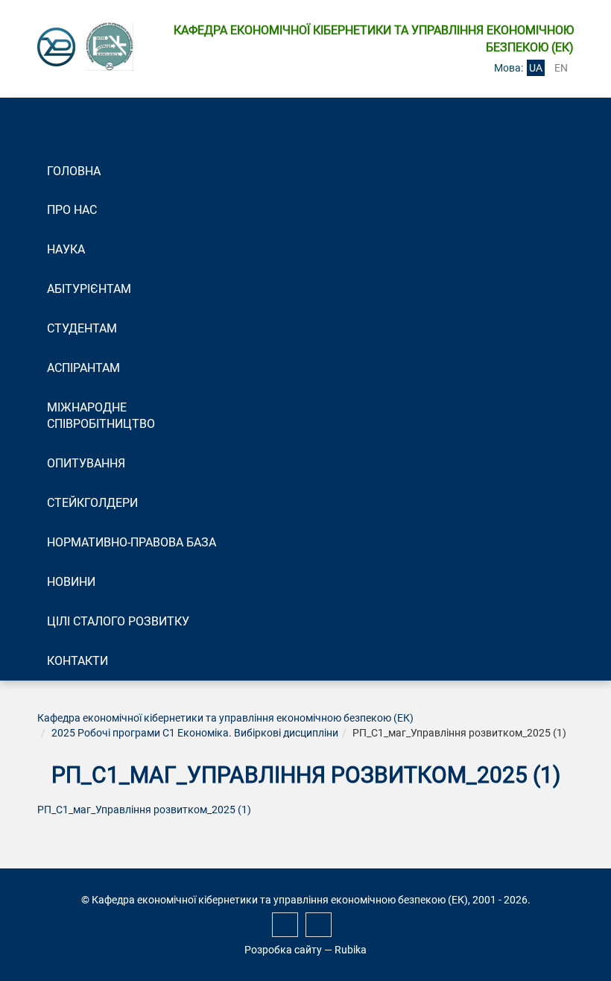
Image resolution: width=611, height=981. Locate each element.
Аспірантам (83, 368)
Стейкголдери (92, 503)
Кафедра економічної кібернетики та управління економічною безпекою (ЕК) (225, 718)
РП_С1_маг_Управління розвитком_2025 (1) (144, 810)
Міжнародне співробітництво (101, 416)
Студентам (82, 328)
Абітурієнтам (89, 289)
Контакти (77, 661)
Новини (71, 582)
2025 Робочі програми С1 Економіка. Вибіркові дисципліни (194, 733)
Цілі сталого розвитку (118, 621)
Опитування (86, 463)
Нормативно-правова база (131, 542)
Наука (66, 249)
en (561, 68)
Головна (74, 171)
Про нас (72, 210)
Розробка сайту (283, 950)
